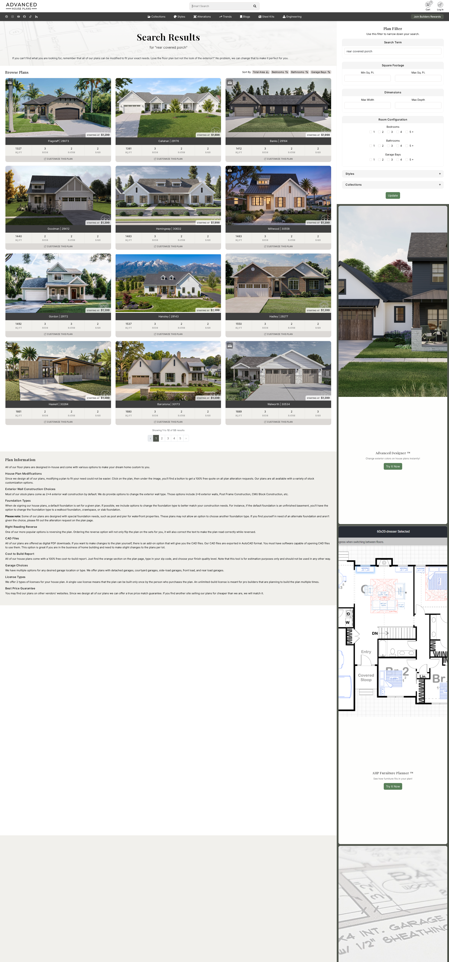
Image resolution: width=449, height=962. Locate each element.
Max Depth (418, 99)
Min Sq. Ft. (367, 72)
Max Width (367, 99)
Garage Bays (318, 72)
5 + (412, 132)
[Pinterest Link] (6, 17)
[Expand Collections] (440, 184)
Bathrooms (297, 72)
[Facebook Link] (24, 17)
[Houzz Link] (36, 17)
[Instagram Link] (12, 17)
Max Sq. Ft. (418, 72)
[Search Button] (254, 6)
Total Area (259, 72)
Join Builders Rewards (427, 16)
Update (393, 195)
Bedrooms (278, 72)
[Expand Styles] (440, 173)
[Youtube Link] (18, 17)
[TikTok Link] (30, 17)
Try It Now (393, 466)
